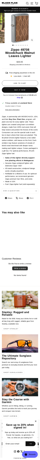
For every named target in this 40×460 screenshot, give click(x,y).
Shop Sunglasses (13, 372)
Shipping (12, 64)
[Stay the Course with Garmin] (20, 387)
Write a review (20, 268)
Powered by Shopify (20, 458)
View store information (12, 109)
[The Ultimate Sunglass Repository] (20, 343)
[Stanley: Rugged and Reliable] (20, 300)
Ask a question (11, 190)
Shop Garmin (10, 416)
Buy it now (20, 90)
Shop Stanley (11, 329)
